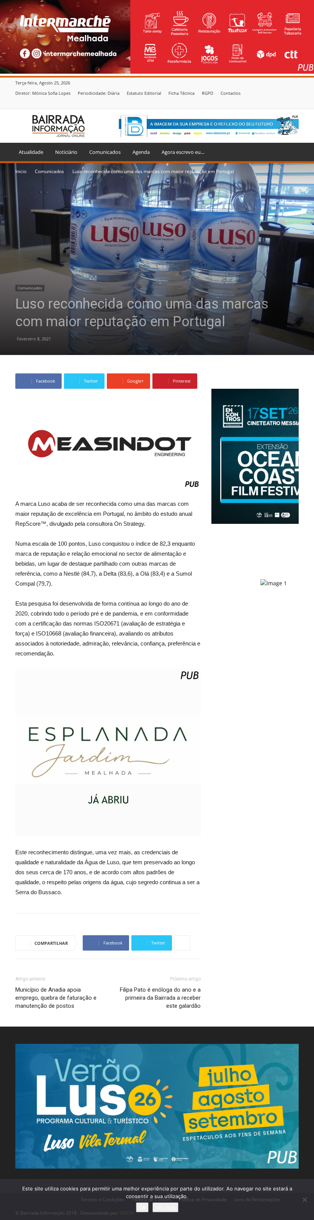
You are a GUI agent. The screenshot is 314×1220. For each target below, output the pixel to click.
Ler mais (165, 1207)
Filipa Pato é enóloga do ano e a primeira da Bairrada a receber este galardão (160, 997)
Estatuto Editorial (144, 93)
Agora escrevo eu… (183, 152)
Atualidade (31, 152)
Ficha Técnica (181, 93)
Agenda (141, 152)
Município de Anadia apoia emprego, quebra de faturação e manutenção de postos (55, 997)
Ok (142, 1207)
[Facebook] (294, 103)
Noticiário (66, 152)
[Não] (304, 1199)
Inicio (20, 171)
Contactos (230, 93)
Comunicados (105, 152)
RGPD (207, 93)
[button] (289, 152)
